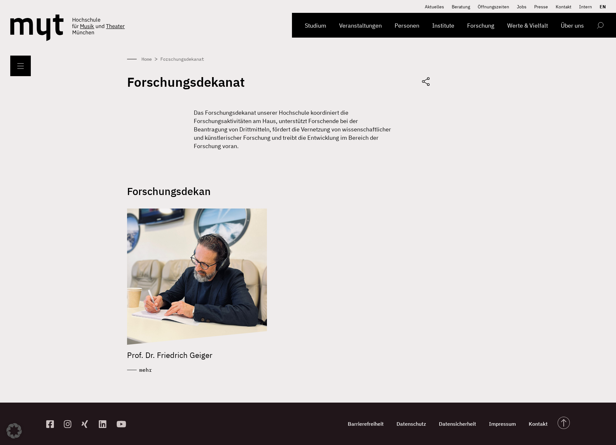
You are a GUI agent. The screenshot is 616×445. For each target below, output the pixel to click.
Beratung (461, 7)
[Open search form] (600, 26)
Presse (541, 7)
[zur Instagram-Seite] (70, 424)
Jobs (521, 7)
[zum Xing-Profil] (87, 424)
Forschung (480, 25)
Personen (407, 25)
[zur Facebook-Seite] (52, 424)
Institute (443, 25)
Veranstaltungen (360, 25)
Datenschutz (411, 424)
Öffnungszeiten (493, 7)
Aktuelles (434, 7)
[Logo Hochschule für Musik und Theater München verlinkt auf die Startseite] (37, 27)
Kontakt (563, 7)
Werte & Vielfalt (527, 25)
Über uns (572, 25)
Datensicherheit (457, 424)
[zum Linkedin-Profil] (105, 424)
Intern (585, 7)
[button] (14, 431)
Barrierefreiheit (366, 424)
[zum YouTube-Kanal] (122, 424)
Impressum (502, 424)
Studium (315, 25)
